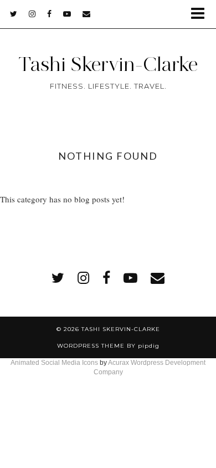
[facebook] (49, 14)
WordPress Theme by (108, 345)
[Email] (87, 14)
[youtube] (67, 14)
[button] (201, 14)
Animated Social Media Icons (54, 363)
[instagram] (32, 14)
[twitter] (14, 14)
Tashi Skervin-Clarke (108, 64)
